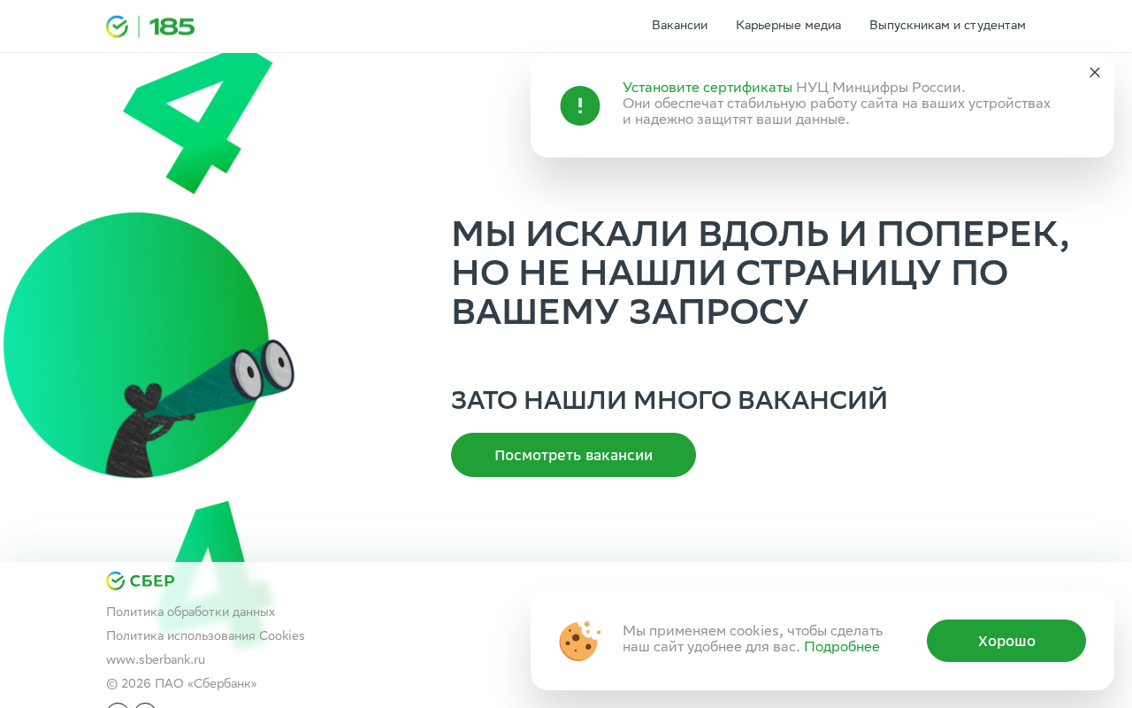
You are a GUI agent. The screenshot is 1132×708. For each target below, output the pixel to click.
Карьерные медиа (788, 26)
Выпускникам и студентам (947, 26)
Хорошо (1007, 641)
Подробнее (842, 648)
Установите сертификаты (707, 88)
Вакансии (680, 26)
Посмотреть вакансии (573, 455)
